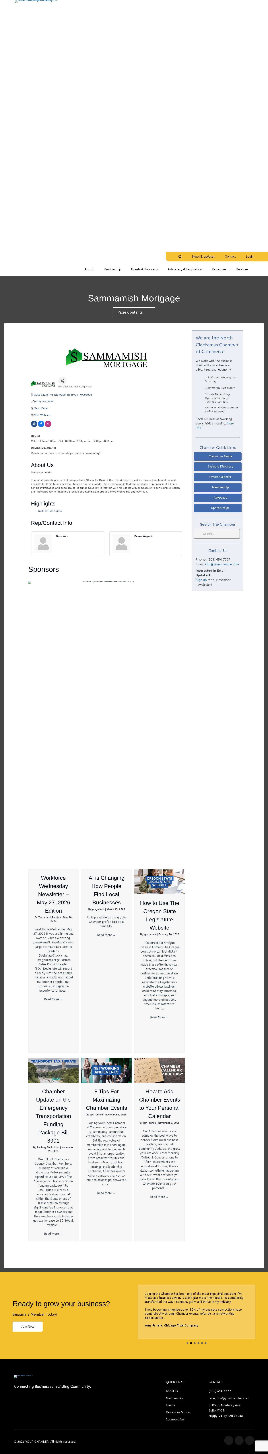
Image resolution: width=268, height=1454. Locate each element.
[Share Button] (62, 380)
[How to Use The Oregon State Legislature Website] (159, 881)
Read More (53, 999)
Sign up (201, 580)
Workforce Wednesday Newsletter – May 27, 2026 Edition (53, 894)
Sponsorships (175, 1419)
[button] (218, 456)
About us (172, 1391)
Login (250, 256)
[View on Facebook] (41, 426)
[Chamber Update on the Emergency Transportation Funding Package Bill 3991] (53, 1070)
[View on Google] (34, 426)
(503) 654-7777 (220, 1391)
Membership (174, 1398)
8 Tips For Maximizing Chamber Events (106, 1099)
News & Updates (203, 256)
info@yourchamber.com (222, 564)
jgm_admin (98, 909)
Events (170, 1405)
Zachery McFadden (50, 917)
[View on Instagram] (48, 426)
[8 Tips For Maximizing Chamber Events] (106, 1070)
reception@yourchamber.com (229, 1398)
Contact (230, 256)
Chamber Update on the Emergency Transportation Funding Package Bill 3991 (53, 1116)
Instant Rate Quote (50, 510)
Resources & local (178, 1412)
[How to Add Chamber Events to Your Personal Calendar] (159, 1070)
